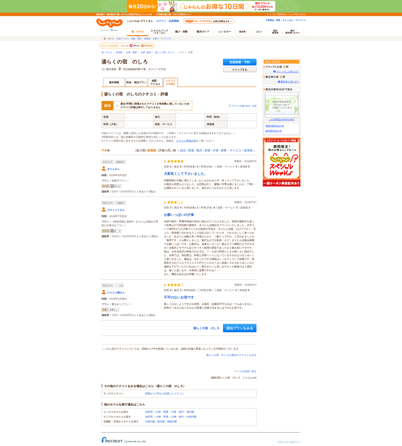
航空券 (242, 31)
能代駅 (190, 411)
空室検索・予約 (239, 62)
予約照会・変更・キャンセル (279, 20)
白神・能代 (146, 52)
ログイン (161, 20)
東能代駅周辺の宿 (274, 126)
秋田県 (119, 52)
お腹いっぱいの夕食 (179, 214)
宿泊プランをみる (239, 328)
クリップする (239, 69)
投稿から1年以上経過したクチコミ (164, 393)
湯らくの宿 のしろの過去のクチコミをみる (231, 355)
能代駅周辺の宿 (273, 131)
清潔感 (248, 150)
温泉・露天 (136, 38)
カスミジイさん (116, 209)
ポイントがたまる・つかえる (115, 45)
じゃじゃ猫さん (116, 292)
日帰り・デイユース (162, 38)
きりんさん (113, 168)
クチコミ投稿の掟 (186, 140)
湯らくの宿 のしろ (164, 52)
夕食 (216, 150)
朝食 (207, 150)
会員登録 (174, 20)
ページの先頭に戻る (245, 371)
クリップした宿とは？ (287, 71)
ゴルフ (259, 31)
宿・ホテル (107, 52)
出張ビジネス (122, 38)
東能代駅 (172, 421)
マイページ (300, 20)
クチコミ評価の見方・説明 (243, 106)
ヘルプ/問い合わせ (297, 14)
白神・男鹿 (131, 52)
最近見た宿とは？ (290, 81)
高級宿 (147, 38)
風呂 (199, 150)
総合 (183, 150)
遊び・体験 (181, 31)
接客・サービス (231, 150)
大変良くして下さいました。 (185, 173)
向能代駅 (192, 416)
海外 (275, 31)
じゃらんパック (159, 31)
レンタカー (225, 31)
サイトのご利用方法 (276, 14)
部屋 (191, 150)
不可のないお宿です (179, 297)
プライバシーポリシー (288, 442)
